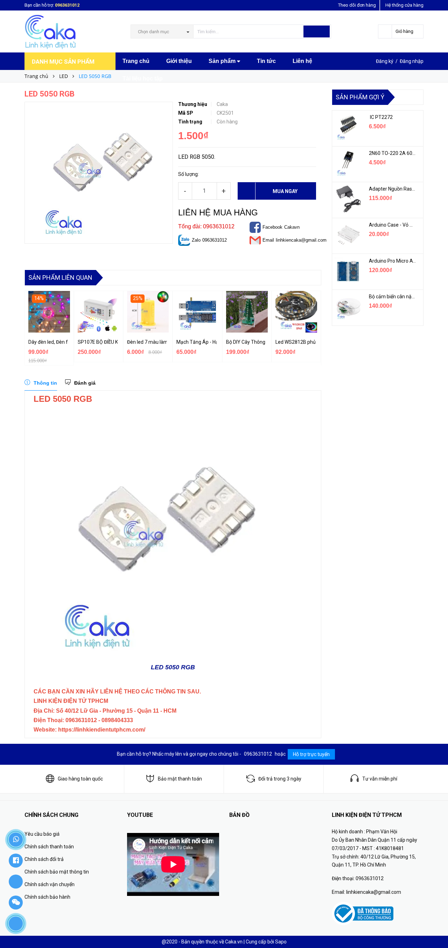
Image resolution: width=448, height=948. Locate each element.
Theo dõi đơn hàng (357, 5)
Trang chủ (135, 61)
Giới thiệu (179, 61)
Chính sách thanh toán (49, 846)
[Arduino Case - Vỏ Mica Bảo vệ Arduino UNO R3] (348, 235)
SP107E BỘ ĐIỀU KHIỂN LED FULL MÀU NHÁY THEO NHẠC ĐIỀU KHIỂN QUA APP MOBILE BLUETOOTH (98, 342)
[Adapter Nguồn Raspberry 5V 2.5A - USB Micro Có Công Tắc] (348, 199)
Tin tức (266, 61)
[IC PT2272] (348, 127)
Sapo (281, 942)
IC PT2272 (381, 117)
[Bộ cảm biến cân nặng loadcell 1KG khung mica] (348, 307)
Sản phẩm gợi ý (360, 97)
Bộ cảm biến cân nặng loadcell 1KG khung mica (392, 296)
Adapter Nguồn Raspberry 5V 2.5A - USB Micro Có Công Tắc (392, 189)
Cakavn (292, 227)
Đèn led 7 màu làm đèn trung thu (147, 342)
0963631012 (67, 5)
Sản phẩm (223, 61)
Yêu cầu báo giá (41, 834)
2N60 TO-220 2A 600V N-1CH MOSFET (392, 153)
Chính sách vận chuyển (49, 884)
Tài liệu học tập (142, 78)
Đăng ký (384, 61)
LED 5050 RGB (173, 667)
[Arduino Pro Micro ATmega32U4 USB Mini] (348, 271)
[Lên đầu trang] (436, 927)
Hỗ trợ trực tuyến (311, 754)
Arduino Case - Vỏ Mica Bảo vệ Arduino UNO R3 (392, 225)
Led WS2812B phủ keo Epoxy (295, 342)
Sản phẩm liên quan (60, 277)
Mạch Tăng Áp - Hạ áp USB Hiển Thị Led (196, 342)
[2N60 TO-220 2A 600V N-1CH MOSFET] (348, 163)
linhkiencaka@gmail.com (301, 240)
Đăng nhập (412, 61)
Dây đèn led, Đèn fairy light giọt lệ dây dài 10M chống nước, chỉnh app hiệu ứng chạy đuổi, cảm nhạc (48, 342)
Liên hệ (302, 61)
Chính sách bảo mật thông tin (56, 872)
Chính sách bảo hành (47, 897)
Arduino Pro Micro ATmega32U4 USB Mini (392, 261)
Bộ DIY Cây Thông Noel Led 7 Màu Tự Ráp (246, 342)
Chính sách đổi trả (44, 859)
